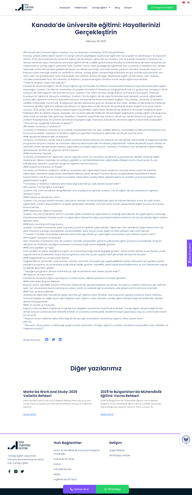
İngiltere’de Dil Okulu (65, 479)
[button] (47, 339)
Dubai (57, 464)
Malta (57, 474)
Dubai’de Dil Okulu (64, 459)
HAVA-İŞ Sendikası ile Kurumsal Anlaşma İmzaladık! (76, 452)
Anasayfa (65, 7)
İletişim (128, 7)
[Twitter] (22, 471)
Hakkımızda (81, 7)
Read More (29, 414)
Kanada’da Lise (63, 469)
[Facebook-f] (9, 471)
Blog (117, 7)
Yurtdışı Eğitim (99, 7)
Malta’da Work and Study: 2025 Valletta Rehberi (50, 393)
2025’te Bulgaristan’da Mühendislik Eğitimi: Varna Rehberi (131, 393)
